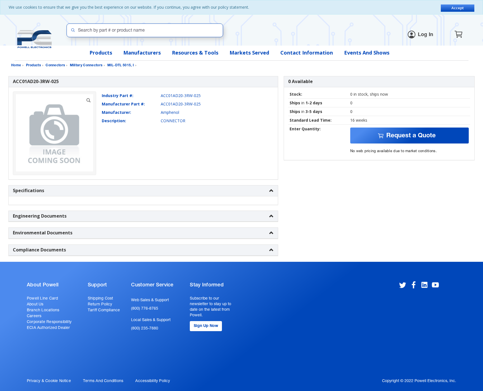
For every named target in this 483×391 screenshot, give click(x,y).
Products (100, 52)
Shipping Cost (100, 299)
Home (16, 65)
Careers (34, 316)
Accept (457, 7)
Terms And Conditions (103, 381)
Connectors (55, 65)
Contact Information (306, 52)
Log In (426, 34)
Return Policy (100, 305)
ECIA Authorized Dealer (48, 328)
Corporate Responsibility (49, 322)
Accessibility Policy (152, 381)
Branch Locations (43, 310)
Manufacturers (142, 52)
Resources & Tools (195, 52)
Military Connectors (86, 65)
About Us (35, 305)
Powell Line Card (42, 299)
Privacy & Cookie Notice (49, 381)
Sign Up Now (206, 326)
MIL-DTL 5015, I (120, 65)
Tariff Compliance (104, 310)
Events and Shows (366, 52)
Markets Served (249, 52)
